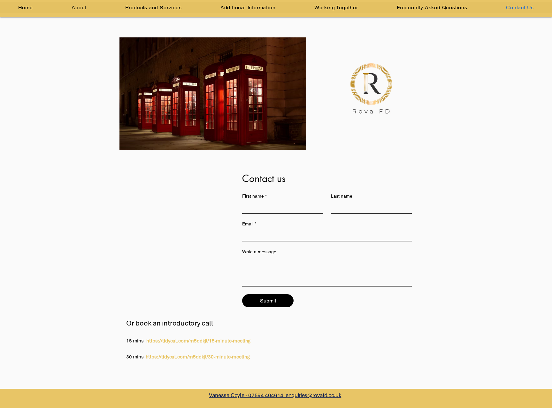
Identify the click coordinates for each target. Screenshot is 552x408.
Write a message (259, 251)
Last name (341, 196)
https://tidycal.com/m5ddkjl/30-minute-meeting (198, 357)
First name (254, 196)
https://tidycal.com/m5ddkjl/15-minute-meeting (198, 341)
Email (249, 223)
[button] (248, 7)
